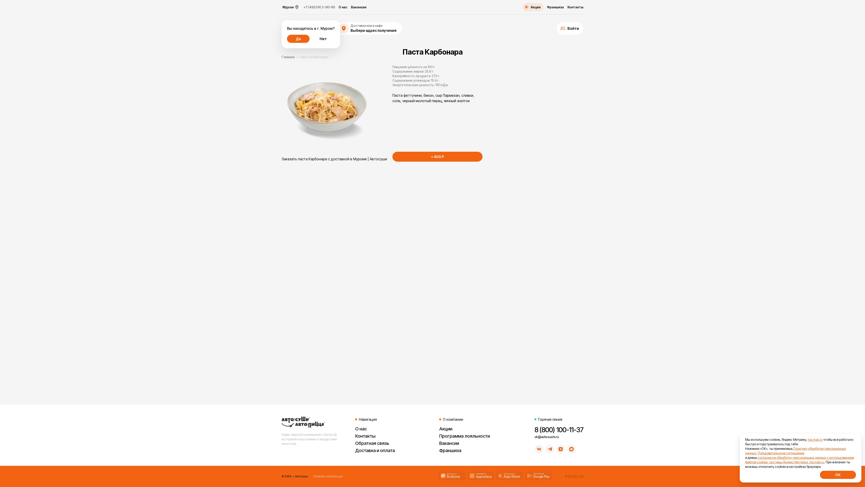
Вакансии (358, 7)
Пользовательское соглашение (781, 453)
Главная (288, 57)
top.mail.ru (815, 439)
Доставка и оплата (375, 450)
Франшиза (555, 7)
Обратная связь (372, 443)
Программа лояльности (464, 436)
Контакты (575, 7)
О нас (343, 7)
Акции (445, 429)
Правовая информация (328, 476)
